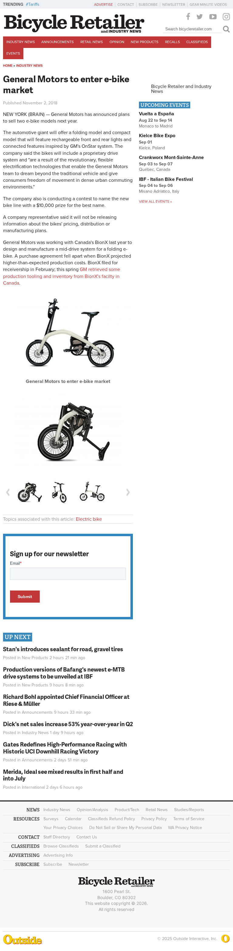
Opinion (117, 42)
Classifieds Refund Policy (111, 818)
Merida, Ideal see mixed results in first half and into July (63, 775)
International (33, 787)
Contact (125, 4)
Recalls (172, 42)
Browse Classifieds (61, 846)
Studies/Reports (189, 809)
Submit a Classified (102, 846)
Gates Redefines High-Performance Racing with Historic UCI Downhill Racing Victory (65, 747)
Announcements (57, 42)
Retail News (91, 42)
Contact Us (86, 837)
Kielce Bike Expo (157, 136)
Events (13, 53)
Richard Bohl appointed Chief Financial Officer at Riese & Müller (66, 700)
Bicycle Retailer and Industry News (181, 88)
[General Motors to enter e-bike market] (68, 377)
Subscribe (148, 4)
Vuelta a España (156, 114)
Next (128, 492)
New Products (144, 42)
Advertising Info (58, 855)
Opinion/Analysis (92, 809)
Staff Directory (56, 837)
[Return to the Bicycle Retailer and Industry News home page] (74, 31)
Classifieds (197, 42)
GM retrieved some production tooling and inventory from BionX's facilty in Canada (61, 276)
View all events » (155, 201)
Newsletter (173, 4)
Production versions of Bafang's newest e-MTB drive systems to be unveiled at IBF (64, 672)
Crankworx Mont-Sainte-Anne (171, 157)
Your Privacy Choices (63, 827)
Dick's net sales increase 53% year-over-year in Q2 (68, 724)
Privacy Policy (154, 818)
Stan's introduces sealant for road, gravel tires (63, 649)
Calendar (73, 818)
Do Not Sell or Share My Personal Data (125, 827)
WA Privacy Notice (185, 827)
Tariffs (33, 4)
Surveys (51, 818)
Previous (7, 492)
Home (7, 66)
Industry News (20, 42)
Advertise (103, 4)
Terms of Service (188, 818)
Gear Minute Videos (208, 4)
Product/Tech (127, 809)
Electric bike (89, 519)
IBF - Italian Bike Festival (166, 179)
